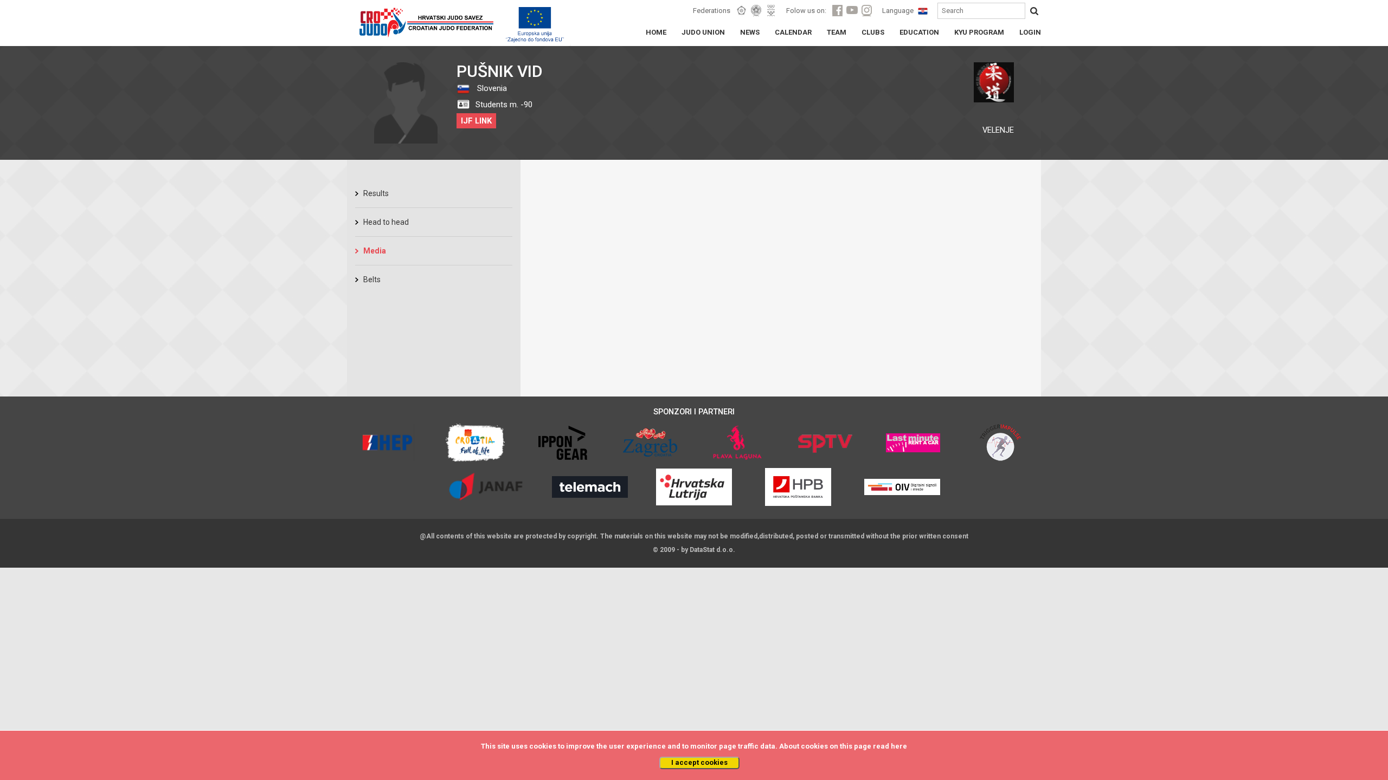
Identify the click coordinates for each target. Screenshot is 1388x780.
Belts (372, 279)
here (899, 746)
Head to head (386, 222)
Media (374, 250)
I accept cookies (699, 762)
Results (376, 193)
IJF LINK (476, 121)
